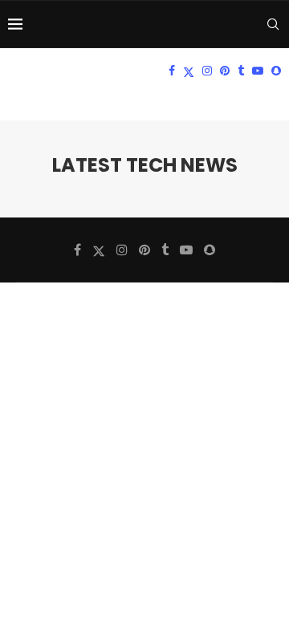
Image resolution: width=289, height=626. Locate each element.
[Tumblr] (241, 70)
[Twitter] (188, 70)
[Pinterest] (225, 70)
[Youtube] (257, 70)
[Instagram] (207, 70)
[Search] (273, 24)
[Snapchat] (276, 70)
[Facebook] (172, 70)
